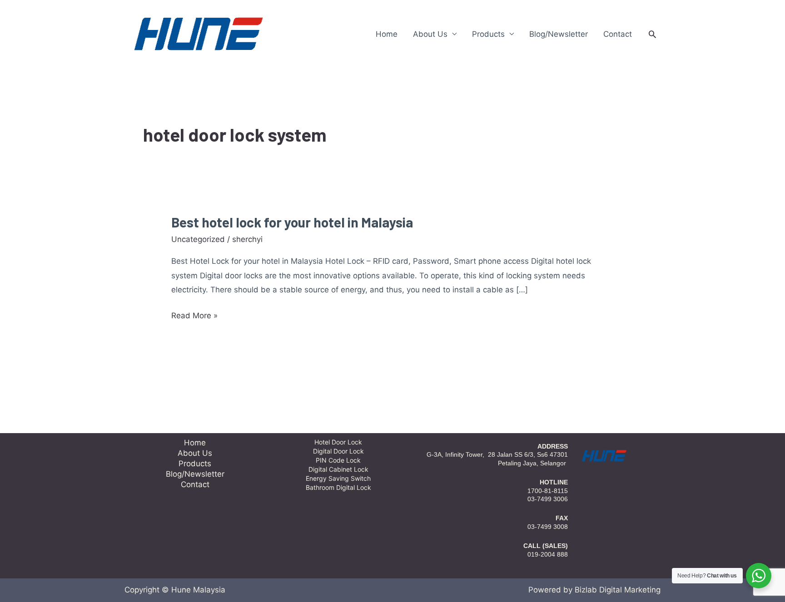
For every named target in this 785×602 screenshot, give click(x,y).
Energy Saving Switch (338, 478)
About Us (430, 34)
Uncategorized (198, 239)
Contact (617, 34)
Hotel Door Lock (338, 442)
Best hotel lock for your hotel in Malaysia (292, 222)
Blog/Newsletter (558, 34)
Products (488, 34)
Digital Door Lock (338, 451)
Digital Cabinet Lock (338, 469)
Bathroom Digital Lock (338, 487)
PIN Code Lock (338, 460)
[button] (652, 34)
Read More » (194, 316)
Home (386, 34)
